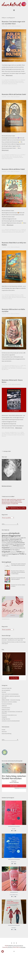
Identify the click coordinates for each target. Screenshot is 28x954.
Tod (25, 554)
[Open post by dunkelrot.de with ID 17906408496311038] (14, 813)
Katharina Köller (15, 366)
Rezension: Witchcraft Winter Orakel (13, 169)
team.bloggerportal (12, 82)
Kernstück (16, 548)
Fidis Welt (4, 692)
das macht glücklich (6, 690)
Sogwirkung (6, 82)
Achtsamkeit (18, 537)
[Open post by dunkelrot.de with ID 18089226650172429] (14, 846)
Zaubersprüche (10, 158)
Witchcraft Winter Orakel (20, 232)
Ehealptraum (8, 433)
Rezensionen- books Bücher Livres (11, 79)
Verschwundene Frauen (20, 434)
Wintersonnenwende (12, 232)
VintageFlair (4, 717)
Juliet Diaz (16, 156)
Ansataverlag (4, 296)
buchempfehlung (4, 542)
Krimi (6, 549)
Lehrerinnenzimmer (6, 707)
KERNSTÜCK (4, 705)
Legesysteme (4, 157)
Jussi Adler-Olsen (4, 81)
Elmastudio (23, 947)
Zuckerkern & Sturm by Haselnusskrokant (11, 720)
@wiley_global (13, 537)
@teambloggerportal (6, 537)
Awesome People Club (6, 688)
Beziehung (12, 541)
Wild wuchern (6, 369)
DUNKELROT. (10, 945)
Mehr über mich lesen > (7, 486)
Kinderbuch (20, 548)
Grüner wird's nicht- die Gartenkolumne (10, 694)
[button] (2, 951)
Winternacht (4, 436)
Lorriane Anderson (9, 157)
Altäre (22, 294)
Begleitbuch (4, 156)
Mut (14, 549)
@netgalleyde (14, 533)
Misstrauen (22, 433)
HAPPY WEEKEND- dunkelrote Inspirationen (11, 696)
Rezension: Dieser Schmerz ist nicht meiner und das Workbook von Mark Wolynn (18, 572)
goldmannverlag (21, 544)
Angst (8, 539)
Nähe (11, 551)
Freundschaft (16, 542)
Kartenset (20, 156)
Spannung (6, 554)
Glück (7, 544)
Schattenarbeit (18, 297)
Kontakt (3, 729)
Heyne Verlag (11, 545)
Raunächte (24, 230)
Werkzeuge (10, 298)
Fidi (10, 25)
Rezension (14, 551)
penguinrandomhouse (11, 81)
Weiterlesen (9, 75)
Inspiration (6, 548)
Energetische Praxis (18, 296)
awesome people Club (15, 539)
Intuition (7, 156)
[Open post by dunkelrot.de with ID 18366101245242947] (14, 879)
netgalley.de (17, 549)
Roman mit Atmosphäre (19, 81)
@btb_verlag (23, 365)
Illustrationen (21, 545)
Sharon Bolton (4, 434)
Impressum (4, 731)
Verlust (7, 555)
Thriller (17, 82)
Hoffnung (15, 546)
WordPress (10, 947)
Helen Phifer (5, 546)
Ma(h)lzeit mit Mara (6, 709)
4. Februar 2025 (4, 384)
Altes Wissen (23, 154)
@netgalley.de (5, 533)
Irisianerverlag (8, 230)
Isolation (18, 433)
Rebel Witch (14, 297)
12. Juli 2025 (4, 96)
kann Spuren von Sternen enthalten (9, 702)
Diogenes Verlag (10, 542)
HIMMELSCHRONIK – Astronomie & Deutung (11, 700)
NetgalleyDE (6, 552)
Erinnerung (23, 79)
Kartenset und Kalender (7, 703)
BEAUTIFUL (5, 541)
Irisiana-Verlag (12, 156)
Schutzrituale (24, 297)
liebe (9, 549)
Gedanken (22, 542)
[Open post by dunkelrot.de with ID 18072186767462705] (14, 912)
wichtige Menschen (6, 719)
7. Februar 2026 (4, 25)
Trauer (3, 555)
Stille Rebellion (13, 368)
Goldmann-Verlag (14, 433)
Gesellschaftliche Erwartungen (7, 366)
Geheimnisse (4, 544)
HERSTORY (4, 698)
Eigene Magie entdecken (11, 296)
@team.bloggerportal (11, 535)
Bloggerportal (18, 541)
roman (9, 368)
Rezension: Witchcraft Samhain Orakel (14, 94)
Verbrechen (6, 83)
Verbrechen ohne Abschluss (12, 83)
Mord (12, 549)
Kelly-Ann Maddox (8, 297)
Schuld (3, 82)
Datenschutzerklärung (6, 733)
